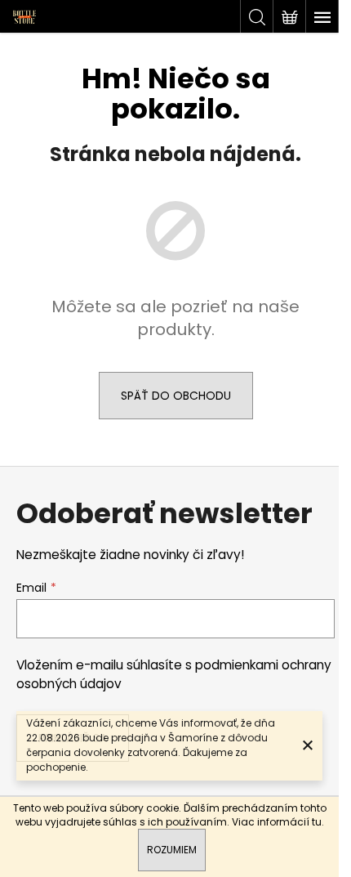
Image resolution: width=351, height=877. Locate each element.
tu (317, 822)
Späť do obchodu (176, 395)
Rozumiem (172, 850)
